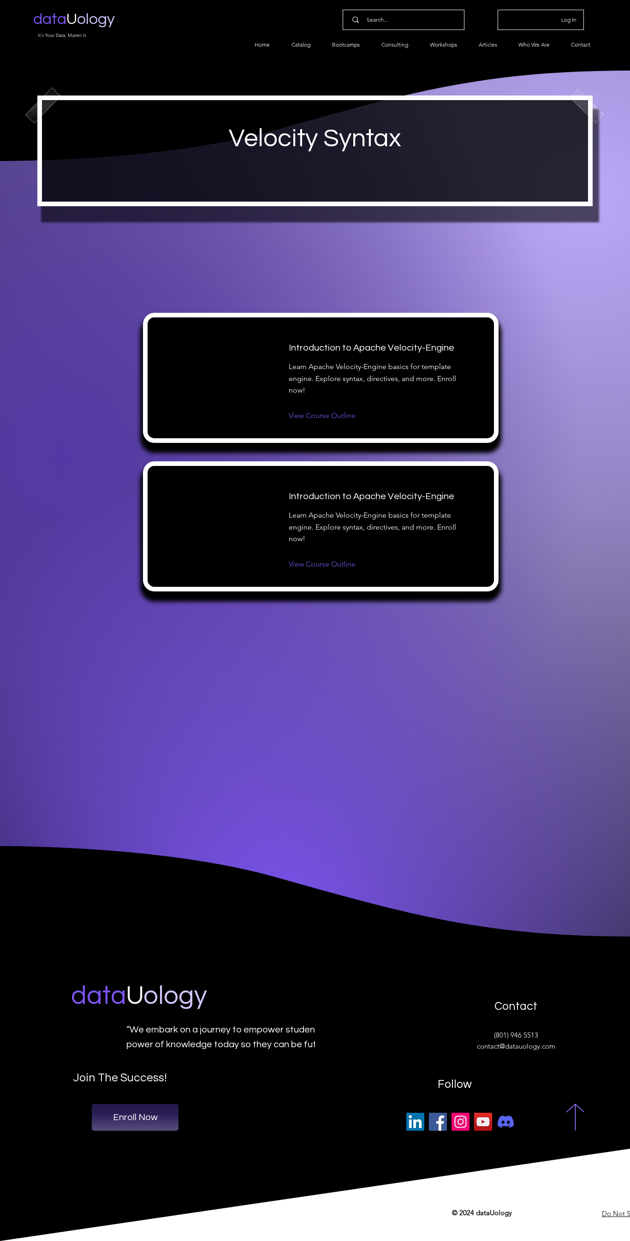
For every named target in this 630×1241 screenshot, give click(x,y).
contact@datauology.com (516, 1046)
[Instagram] (461, 1122)
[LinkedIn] (415, 1122)
